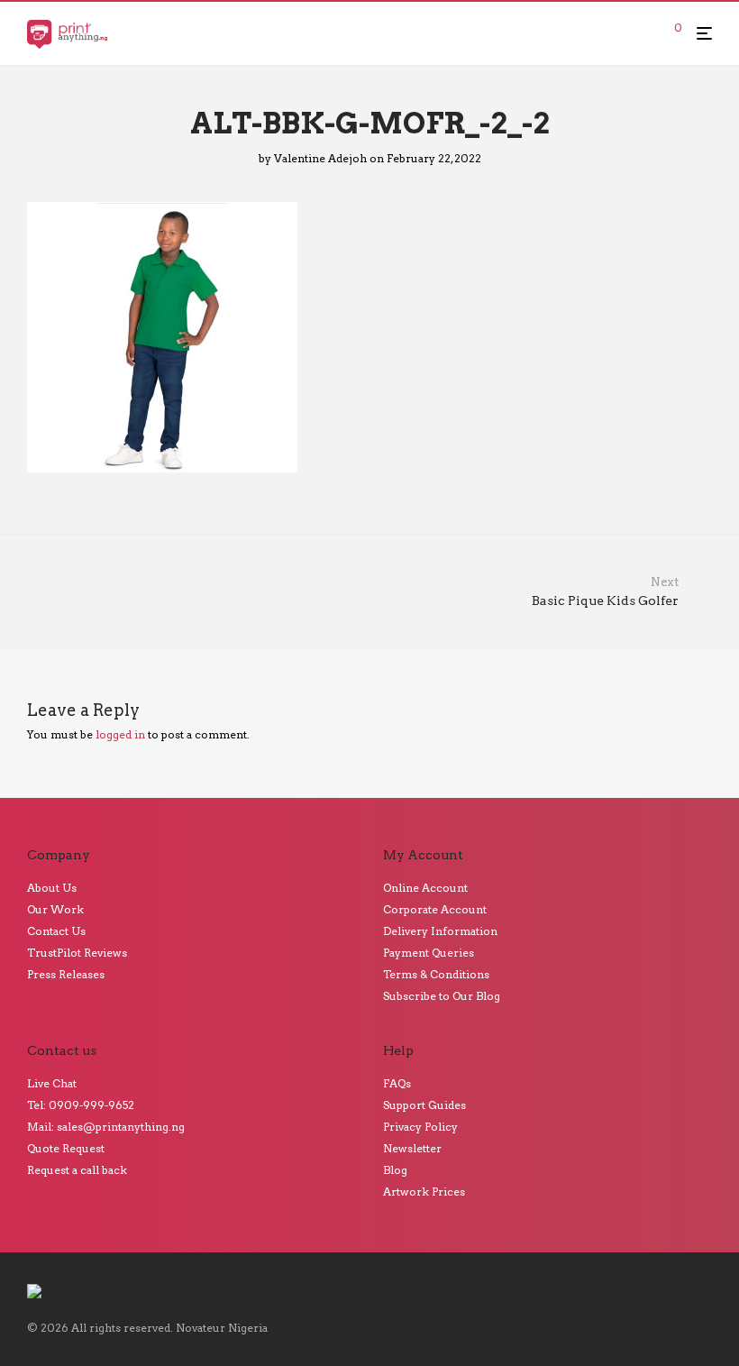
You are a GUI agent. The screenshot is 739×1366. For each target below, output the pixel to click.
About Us (52, 887)
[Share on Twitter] (679, 483)
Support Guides (424, 1105)
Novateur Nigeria (222, 1327)
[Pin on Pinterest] (705, 483)
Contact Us (56, 931)
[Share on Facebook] (653, 483)
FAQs (397, 1083)
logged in (120, 734)
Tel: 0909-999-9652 (80, 1105)
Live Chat (52, 1083)
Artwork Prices (424, 1191)
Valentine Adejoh (320, 158)
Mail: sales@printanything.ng (106, 1126)
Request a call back (77, 1170)
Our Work (55, 909)
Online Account (425, 887)
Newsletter (412, 1148)
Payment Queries (428, 952)
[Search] (647, 34)
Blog (395, 1170)
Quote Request (66, 1148)
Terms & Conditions (436, 974)
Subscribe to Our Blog (441, 996)
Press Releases (66, 974)
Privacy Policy (420, 1126)
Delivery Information (440, 931)
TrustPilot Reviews (77, 952)
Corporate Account (435, 909)
